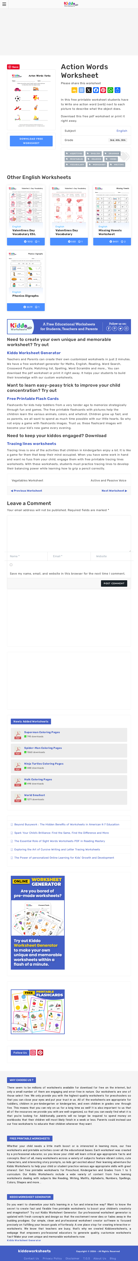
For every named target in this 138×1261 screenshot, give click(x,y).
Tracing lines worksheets (31, 443)
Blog (113, 1258)
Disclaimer (73, 1258)
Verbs (112, 159)
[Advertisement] (69, 28)
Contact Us (31, 1258)
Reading (95, 159)
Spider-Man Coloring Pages (43, 748)
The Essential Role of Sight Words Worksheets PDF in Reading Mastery (59, 841)
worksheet (98, 165)
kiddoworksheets (34, 1251)
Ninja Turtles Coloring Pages (43, 763)
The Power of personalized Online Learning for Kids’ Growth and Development (64, 857)
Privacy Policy (52, 1258)
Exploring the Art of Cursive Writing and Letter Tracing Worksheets (57, 849)
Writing (118, 165)
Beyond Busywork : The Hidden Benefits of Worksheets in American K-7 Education (66, 824)
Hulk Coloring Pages (38, 779)
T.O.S (86, 1258)
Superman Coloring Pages (42, 732)
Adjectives (75, 153)
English (122, 130)
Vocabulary (76, 165)
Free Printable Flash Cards (33, 398)
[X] (88, 90)
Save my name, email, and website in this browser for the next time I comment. (67, 573)
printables (75, 159)
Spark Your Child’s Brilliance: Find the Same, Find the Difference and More (61, 832)
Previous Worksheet (28, 490)
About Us (99, 1258)
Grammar (113, 153)
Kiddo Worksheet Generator (34, 353)
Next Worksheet (113, 490)
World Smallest (34, 795)
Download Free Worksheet (31, 141)
